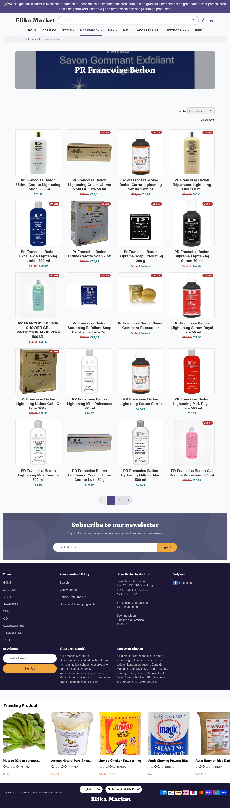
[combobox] (123, 20)
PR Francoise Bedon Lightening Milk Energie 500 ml (38, 475)
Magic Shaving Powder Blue (167, 761)
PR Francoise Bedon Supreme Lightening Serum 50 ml (191, 256)
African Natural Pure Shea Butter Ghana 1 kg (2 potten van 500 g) (71, 761)
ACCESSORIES (147, 30)
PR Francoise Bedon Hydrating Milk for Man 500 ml (140, 475)
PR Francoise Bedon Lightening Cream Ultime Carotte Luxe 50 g (89, 475)
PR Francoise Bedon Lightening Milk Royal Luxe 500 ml (192, 403)
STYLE (67, 30)
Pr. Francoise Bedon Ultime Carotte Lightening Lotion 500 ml (38, 184)
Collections (30, 39)
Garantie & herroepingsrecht (78, 604)
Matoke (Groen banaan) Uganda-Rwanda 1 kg (20, 761)
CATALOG (49, 30)
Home (18, 39)
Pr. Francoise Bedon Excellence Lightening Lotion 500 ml (38, 256)
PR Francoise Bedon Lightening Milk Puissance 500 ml (89, 403)
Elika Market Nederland (75, 655)
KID (125, 30)
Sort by (182, 110)
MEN (111, 30)
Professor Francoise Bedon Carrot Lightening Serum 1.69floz (140, 184)
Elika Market (35, 20)
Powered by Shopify (50, 792)
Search (64, 582)
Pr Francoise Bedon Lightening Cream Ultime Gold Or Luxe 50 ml (89, 184)
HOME (32, 30)
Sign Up (167, 547)
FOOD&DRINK (177, 30)
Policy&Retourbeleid (73, 596)
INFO (198, 30)
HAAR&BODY (90, 30)
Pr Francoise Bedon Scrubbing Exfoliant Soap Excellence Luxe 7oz (89, 327)
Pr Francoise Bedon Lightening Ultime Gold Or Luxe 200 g (38, 403)
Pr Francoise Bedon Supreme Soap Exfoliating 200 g (140, 256)
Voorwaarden (68, 589)
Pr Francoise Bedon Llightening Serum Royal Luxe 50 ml (192, 327)
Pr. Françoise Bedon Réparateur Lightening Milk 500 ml (192, 184)
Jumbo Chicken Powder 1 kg (120, 761)
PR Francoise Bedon (49, 39)
